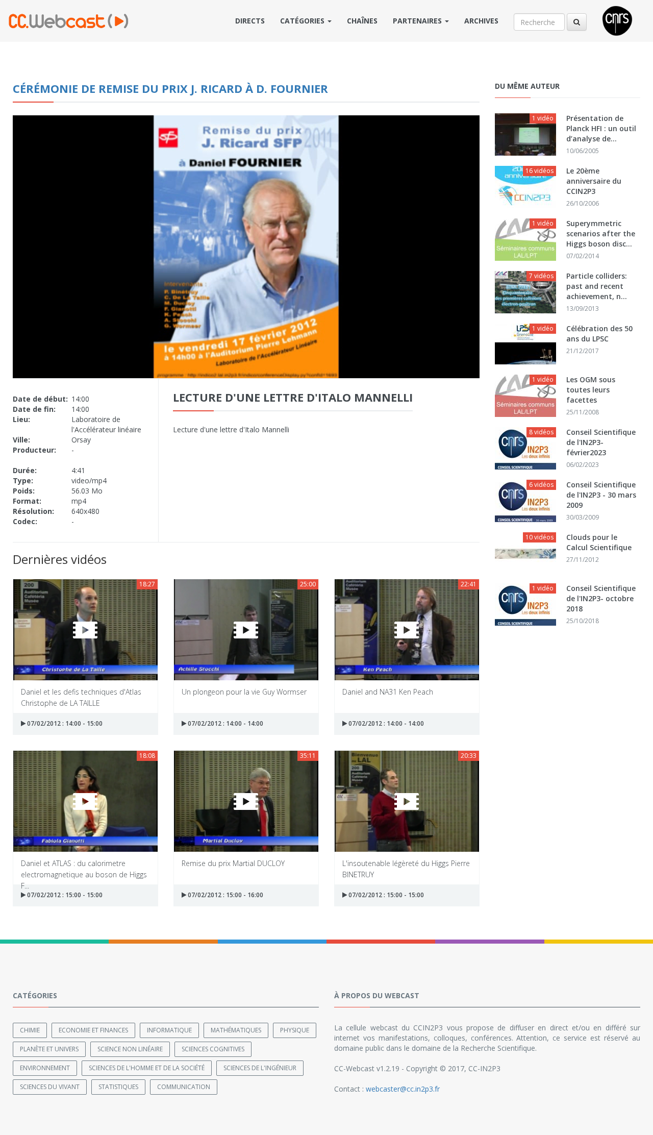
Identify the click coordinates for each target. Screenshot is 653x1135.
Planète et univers (49, 1049)
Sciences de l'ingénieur (259, 1068)
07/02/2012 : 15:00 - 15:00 (64, 895)
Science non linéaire (130, 1049)
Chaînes (362, 21)
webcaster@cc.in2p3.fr (403, 1089)
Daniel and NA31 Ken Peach (387, 692)
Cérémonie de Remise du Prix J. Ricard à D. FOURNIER (170, 88)
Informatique (169, 1030)
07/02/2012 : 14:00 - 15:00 (64, 723)
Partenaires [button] (418, 21)
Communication (183, 1086)
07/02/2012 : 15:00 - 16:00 (224, 895)
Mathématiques (236, 1030)
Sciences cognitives (213, 1049)
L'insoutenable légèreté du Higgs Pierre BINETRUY (406, 868)
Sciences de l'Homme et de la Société (147, 1068)
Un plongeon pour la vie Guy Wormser (244, 692)
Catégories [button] (303, 21)
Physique (294, 1030)
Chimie (30, 1030)
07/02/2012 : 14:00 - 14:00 (224, 723)
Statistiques (118, 1086)
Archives (481, 21)
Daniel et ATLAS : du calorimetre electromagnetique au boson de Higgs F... (84, 868)
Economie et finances (93, 1030)
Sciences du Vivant (50, 1086)
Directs (250, 21)
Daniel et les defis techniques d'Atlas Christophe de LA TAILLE (81, 697)
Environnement (45, 1068)
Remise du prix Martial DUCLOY (233, 863)
